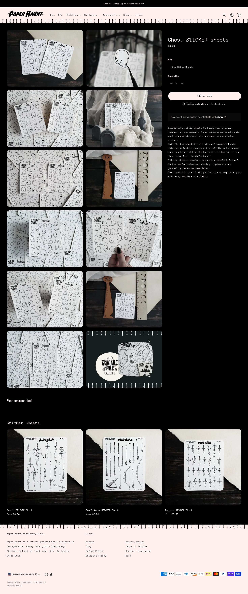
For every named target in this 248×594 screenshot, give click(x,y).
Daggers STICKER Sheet (178, 510)
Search (90, 541)
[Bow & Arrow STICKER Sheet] (124, 467)
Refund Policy (95, 551)
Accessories (110, 15)
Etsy (88, 546)
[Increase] (182, 83)
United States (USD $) (25, 574)
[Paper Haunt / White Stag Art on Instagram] (46, 574)
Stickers (72, 15)
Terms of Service (136, 546)
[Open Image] (45, 58)
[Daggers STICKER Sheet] (203, 467)
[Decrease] (171, 83)
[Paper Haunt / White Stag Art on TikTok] (51, 574)
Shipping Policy (96, 555)
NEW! (61, 15)
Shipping (188, 104)
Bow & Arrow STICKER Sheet (102, 510)
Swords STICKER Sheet (20, 510)
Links (139, 15)
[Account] (232, 15)
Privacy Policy (135, 541)
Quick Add (45, 500)
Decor (126, 15)
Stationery (90, 15)
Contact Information (138, 551)
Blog (128, 555)
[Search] (224, 15)
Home (52, 15)
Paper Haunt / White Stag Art (34, 582)
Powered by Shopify (14, 585)
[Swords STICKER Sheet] (45, 467)
